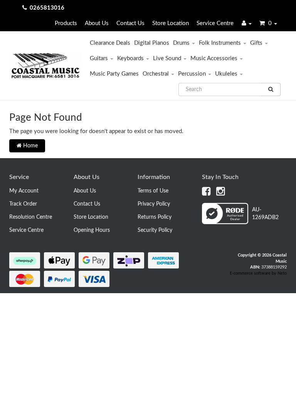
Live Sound (168, 58)
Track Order (23, 204)
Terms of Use (153, 191)
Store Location (170, 23)
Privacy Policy (154, 204)
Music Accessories (214, 58)
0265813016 (47, 8)
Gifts (257, 43)
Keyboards (131, 58)
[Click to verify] (244, 222)
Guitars (99, 58)
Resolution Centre (30, 217)
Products (66, 23)
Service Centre (215, 23)
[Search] (271, 89)
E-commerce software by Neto (258, 273)
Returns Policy (155, 217)
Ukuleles (227, 74)
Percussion (192, 74)
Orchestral (156, 74)
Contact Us (130, 23)
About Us (97, 23)
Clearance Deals (110, 43)
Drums (182, 43)
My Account (24, 191)
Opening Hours (92, 230)
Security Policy (155, 230)
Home (30, 146)
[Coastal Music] (45, 66)
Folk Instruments (220, 43)
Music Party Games (114, 74)
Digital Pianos (151, 43)
